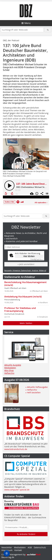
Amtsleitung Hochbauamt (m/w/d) (23, 296)
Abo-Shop (9, 370)
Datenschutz (40, 547)
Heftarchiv (9, 373)
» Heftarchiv (31, 389)
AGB (30, 547)
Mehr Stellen (26, 323)
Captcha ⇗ (36, 259)
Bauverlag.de (7, 557)
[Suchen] (47, 30)
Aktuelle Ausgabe (12, 365)
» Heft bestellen (33, 392)
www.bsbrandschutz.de (15, 449)
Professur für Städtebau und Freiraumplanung (20, 309)
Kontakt (18, 550)
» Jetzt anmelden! (26, 264)
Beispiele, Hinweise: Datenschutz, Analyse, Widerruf (25, 270)
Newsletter (6, 547)
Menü (27, 23)
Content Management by (13, 554)
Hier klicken (29, 256)
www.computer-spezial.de (16, 489)
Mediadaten (10, 367)
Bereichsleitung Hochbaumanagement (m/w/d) (25, 284)
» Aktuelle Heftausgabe (36, 387)
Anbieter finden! (27, 534)
